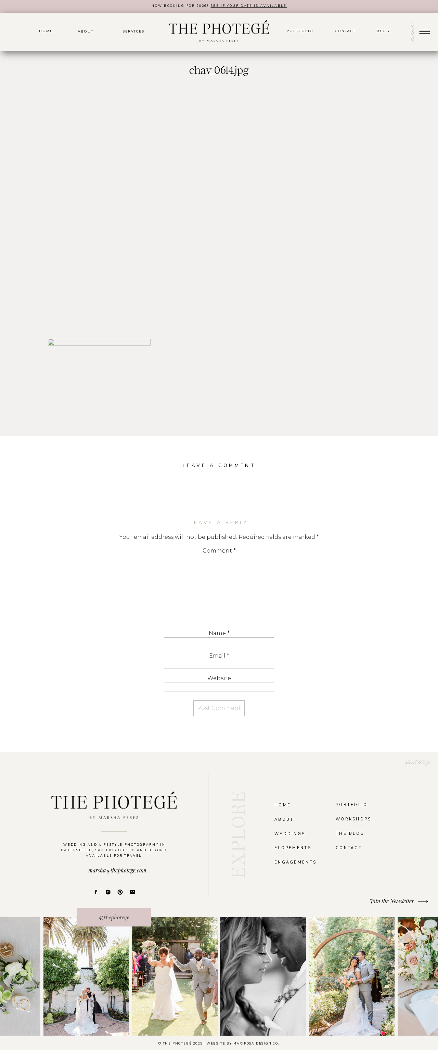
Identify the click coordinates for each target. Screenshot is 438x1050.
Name (219, 633)
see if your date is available (249, 6)
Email (219, 655)
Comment (219, 550)
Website (219, 678)
